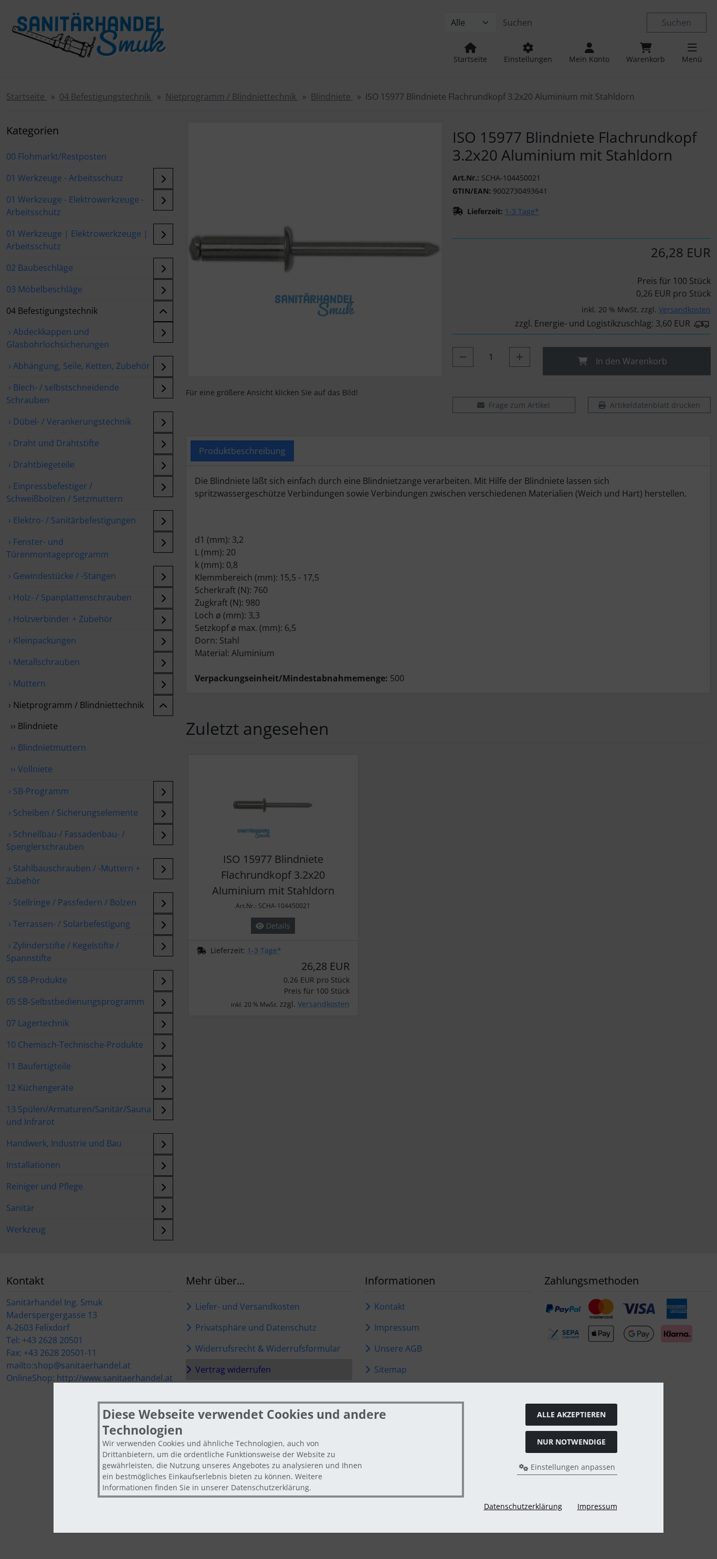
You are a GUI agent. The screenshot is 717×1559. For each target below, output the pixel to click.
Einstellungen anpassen (572, 1467)
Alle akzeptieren (571, 1414)
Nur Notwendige (571, 1442)
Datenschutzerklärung (523, 1506)
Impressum (597, 1506)
